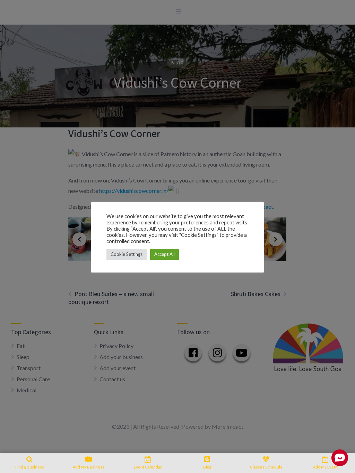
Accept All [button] (164, 254)
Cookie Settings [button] (126, 254)
